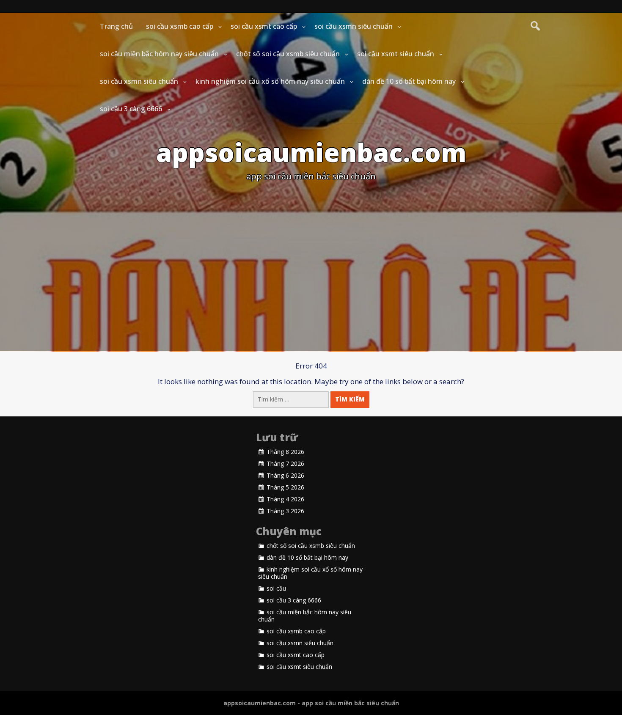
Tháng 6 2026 (285, 475)
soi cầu (276, 588)
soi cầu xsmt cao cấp (264, 26)
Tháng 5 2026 (285, 487)
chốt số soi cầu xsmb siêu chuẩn (288, 53)
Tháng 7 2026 (285, 464)
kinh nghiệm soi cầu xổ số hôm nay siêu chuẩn (270, 81)
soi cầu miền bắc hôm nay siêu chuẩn (159, 53)
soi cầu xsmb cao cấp (179, 26)
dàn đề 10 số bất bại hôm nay (409, 81)
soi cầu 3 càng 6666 (131, 108)
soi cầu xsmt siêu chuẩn (395, 53)
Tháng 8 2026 (285, 452)
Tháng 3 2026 (285, 511)
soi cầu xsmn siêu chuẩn (353, 26)
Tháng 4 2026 (285, 499)
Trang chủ (116, 26)
